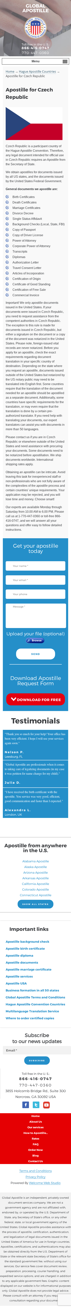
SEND (35, 654)
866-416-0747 (35, 48)
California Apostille (35, 883)
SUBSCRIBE (37, 1060)
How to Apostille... (35, 1132)
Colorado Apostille (35, 889)
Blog (35, 1155)
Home (10, 71)
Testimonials (35, 720)
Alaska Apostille (35, 867)
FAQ (35, 1144)
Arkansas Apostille (35, 878)
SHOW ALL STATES (35, 904)
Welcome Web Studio (45, 1183)
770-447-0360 (35, 52)
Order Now (35, 1149)
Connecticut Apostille (35, 895)
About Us (35, 1121)
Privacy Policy (35, 1177)
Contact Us (35, 1161)
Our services (35, 1127)
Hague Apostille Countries (37, 71)
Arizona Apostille (35, 872)
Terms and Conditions (35, 1170)
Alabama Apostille (35, 861)
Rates (35, 1138)
